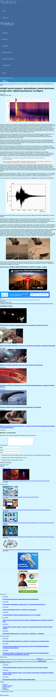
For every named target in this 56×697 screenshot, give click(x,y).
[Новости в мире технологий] (8, 3)
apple (13, 659)
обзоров (27, 661)
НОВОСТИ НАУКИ (7, 52)
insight (1, 299)
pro (26, 659)
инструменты (12, 661)
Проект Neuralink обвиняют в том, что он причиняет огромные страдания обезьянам (27, 345)
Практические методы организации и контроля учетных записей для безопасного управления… (27, 549)
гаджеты (2, 661)
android (1, 659)
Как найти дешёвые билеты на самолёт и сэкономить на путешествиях (21, 497)
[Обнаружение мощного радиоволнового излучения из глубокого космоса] (13, 322)
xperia (35, 659)
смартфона (42, 661)
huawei (18, 659)
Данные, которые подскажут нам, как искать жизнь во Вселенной (21, 365)
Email (1, 450)
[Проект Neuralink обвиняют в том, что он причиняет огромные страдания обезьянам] (11, 343)
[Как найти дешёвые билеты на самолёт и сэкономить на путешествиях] (10, 495)
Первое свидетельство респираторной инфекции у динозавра (20, 407)
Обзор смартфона (47, 659)
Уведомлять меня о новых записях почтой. (12, 460)
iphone (22, 659)
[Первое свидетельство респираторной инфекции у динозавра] (13, 404)
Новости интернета (9, 58)
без (52, 659)
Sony (33, 659)
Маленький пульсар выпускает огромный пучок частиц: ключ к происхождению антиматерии (26, 480)
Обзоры (5, 688)
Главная (2, 83)
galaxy (15, 659)
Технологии (6, 689)
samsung (29, 659)
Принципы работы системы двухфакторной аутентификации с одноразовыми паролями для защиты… (29, 536)
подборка (30, 661)
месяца (17, 661)
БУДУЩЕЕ (5, 45)
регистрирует (36, 299)
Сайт (1, 452)
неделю (21, 661)
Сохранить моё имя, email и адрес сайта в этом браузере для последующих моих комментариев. (26, 455)
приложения (35, 661)
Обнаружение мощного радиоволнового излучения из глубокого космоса (24, 325)
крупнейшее (30, 299)
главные (7, 661)
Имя (1, 447)
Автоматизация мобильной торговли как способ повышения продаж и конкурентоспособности (27, 509)
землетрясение (17, 299)
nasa (25, 659)
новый (24, 661)
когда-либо (23, 299)
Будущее (5, 684)
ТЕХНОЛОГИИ (6, 65)
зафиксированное (8, 299)
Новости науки (8, 83)
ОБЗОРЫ (5, 39)
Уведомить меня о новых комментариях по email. (14, 457)
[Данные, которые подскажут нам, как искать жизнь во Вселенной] (13, 362)
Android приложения (8, 659)
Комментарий (4, 445)
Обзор (39, 659)
